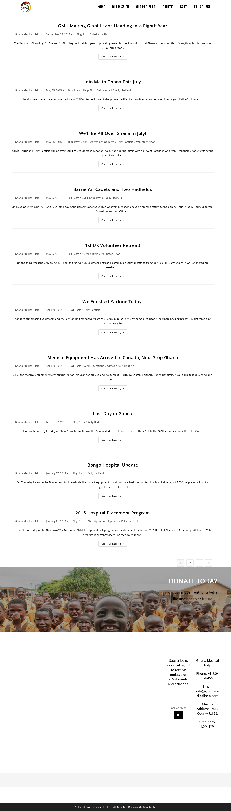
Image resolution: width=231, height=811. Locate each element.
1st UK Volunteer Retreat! (112, 245)
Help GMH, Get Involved (97, 90)
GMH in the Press (92, 198)
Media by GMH (100, 34)
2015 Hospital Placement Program (112, 513)
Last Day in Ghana (112, 413)
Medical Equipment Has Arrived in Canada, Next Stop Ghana (112, 357)
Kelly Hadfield (122, 90)
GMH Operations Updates (98, 142)
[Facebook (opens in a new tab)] (195, 6)
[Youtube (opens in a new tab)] (208, 6)
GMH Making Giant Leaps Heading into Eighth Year (112, 26)
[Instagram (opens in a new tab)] (202, 6)
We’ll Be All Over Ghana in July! (112, 133)
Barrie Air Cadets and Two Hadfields (112, 189)
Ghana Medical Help (27, 34)
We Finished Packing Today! (112, 301)
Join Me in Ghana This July (112, 82)
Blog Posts (83, 34)
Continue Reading (114, 56)
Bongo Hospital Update (112, 465)
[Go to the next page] (208, 563)
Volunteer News (145, 142)
